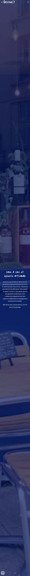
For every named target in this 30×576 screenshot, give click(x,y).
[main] (15, 273)
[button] (2, 2)
